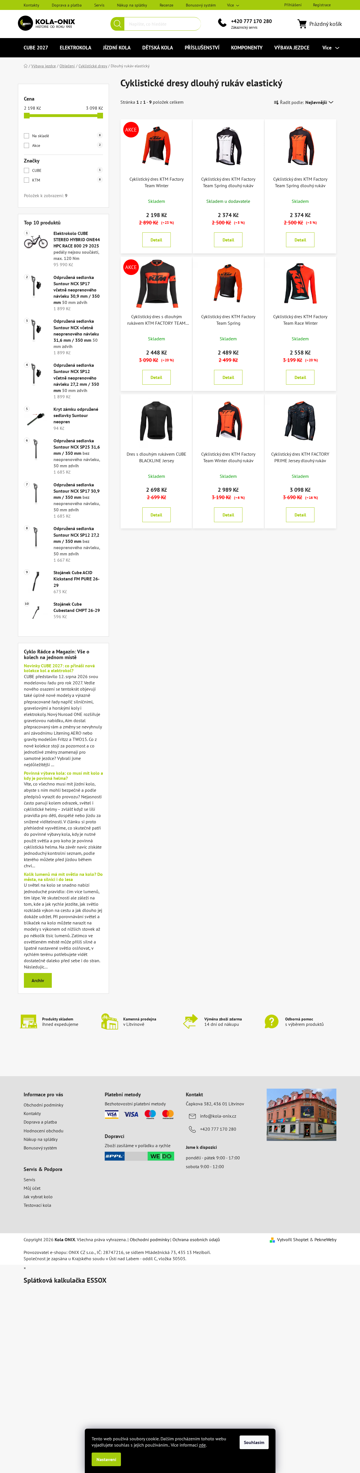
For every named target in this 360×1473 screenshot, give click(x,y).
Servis (99, 5)
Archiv (38, 980)
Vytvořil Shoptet (292, 1239)
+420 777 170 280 (251, 21)
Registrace (322, 4)
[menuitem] (36, 47)
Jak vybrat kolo (38, 1196)
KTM (66, 180)
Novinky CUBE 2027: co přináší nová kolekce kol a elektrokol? (59, 668)
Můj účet (32, 1188)
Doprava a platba (67, 5)
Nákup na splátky (132, 5)
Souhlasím (254, 1442)
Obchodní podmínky (43, 1105)
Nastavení (106, 1459)
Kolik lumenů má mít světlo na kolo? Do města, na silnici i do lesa (63, 877)
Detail (156, 240)
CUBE (66, 170)
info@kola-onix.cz (218, 1116)
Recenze (166, 5)
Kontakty (31, 5)
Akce (66, 145)
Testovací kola (37, 1205)
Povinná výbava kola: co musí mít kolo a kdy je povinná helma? (63, 776)
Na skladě (66, 135)
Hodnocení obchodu (43, 1131)
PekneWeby (325, 1239)
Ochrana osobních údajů (196, 1239)
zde (202, 1445)
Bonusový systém (201, 5)
